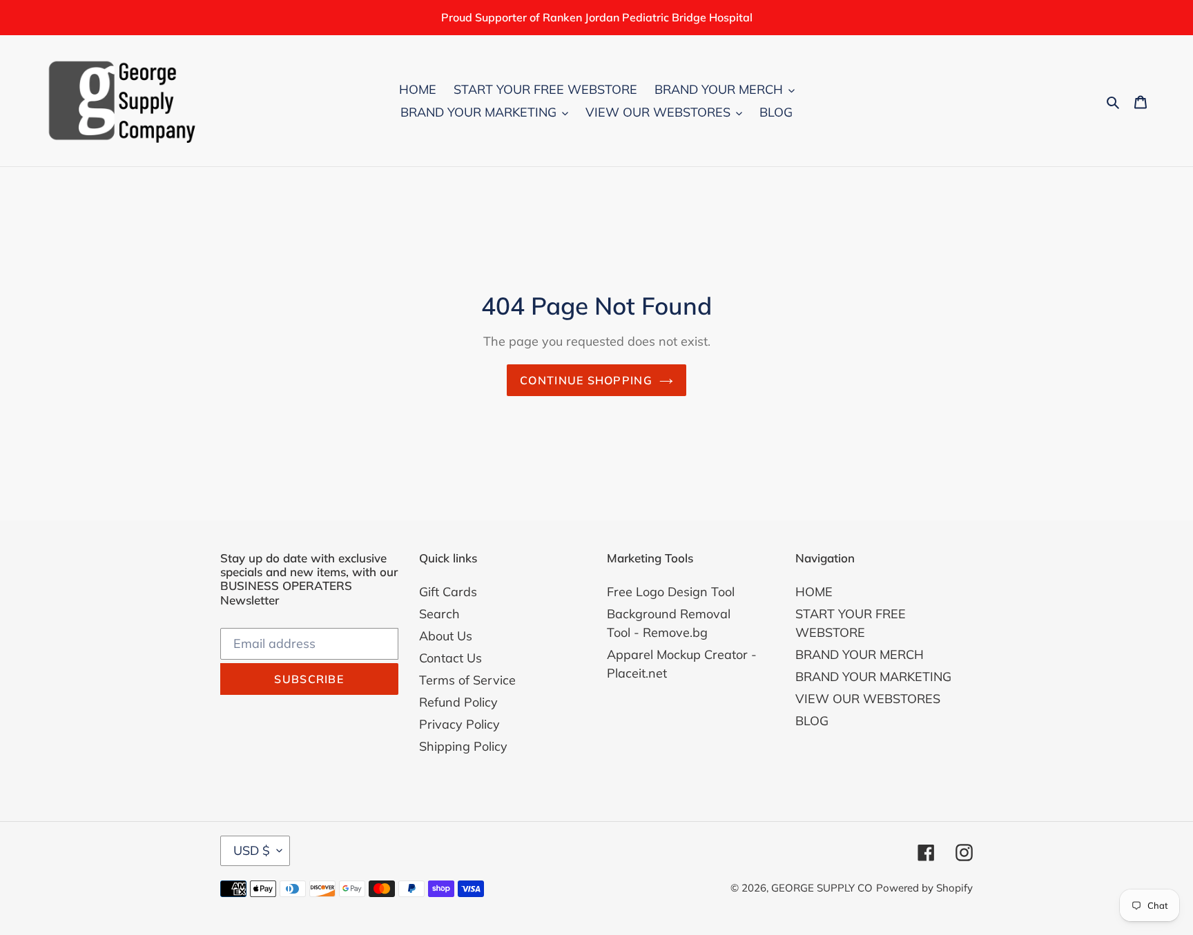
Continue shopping (586, 380)
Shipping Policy (463, 746)
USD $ (251, 850)
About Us (445, 636)
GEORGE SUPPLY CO (822, 887)
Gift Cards (448, 592)
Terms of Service (467, 680)
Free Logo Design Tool (671, 592)
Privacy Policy (459, 724)
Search (439, 614)
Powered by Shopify (924, 887)
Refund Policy (458, 702)
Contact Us (450, 658)
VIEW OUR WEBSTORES (867, 699)
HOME (814, 592)
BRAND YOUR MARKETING (873, 677)
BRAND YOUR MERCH (859, 654)
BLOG (811, 721)
